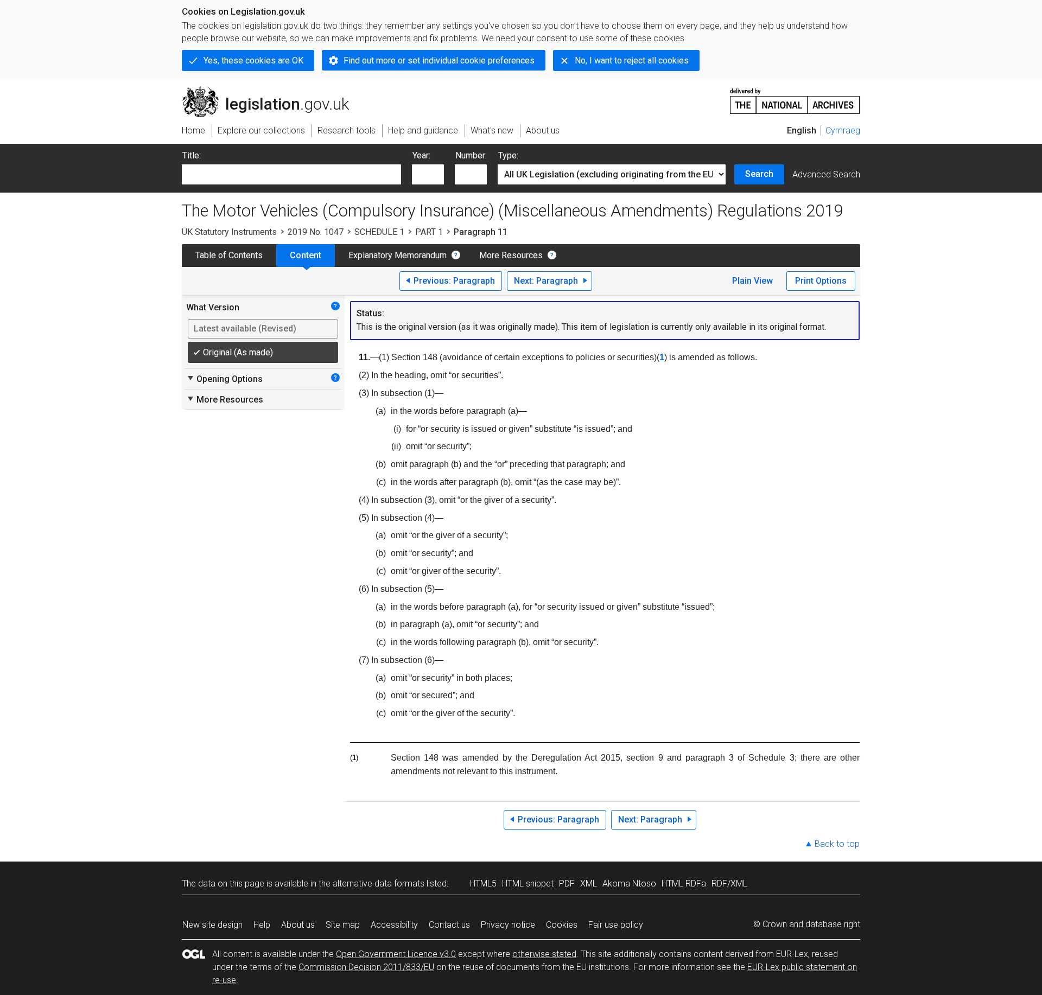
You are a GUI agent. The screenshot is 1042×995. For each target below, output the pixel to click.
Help (261, 925)
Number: (471, 155)
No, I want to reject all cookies (632, 60)
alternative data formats (378, 883)
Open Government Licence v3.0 (396, 954)
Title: (191, 155)
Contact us (449, 925)
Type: (508, 155)
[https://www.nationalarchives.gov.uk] (795, 97)
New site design (212, 925)
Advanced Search (826, 174)
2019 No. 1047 (316, 232)
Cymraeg (842, 130)
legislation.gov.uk (271, 90)
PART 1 (429, 232)
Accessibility (394, 925)
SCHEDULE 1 (379, 232)
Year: (421, 155)
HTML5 (483, 883)
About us (298, 925)
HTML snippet (528, 883)
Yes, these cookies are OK (253, 60)
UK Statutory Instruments (229, 232)
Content (305, 255)
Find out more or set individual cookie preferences (439, 60)
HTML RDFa (684, 883)
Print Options (821, 281)
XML (588, 883)
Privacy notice (508, 925)
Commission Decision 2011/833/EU (366, 967)
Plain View (752, 281)
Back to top (837, 844)
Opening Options (224, 378)
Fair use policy (615, 925)
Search (759, 174)
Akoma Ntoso (629, 883)
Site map (343, 925)
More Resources (511, 255)
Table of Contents (229, 255)
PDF (567, 883)
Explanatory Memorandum (397, 255)
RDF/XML (729, 883)
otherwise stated (544, 954)
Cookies (561, 925)
